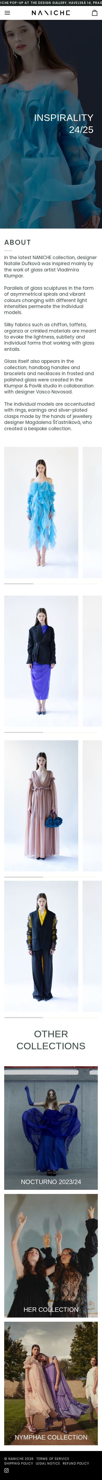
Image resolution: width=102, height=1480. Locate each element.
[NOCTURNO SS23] (51, 1128)
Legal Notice (48, 1463)
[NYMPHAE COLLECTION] (51, 1383)
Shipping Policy (18, 1463)
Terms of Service (52, 1458)
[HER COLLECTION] (51, 1256)
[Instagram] (6, 1470)
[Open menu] (12, 13)
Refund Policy (76, 1463)
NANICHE (16, 1458)
